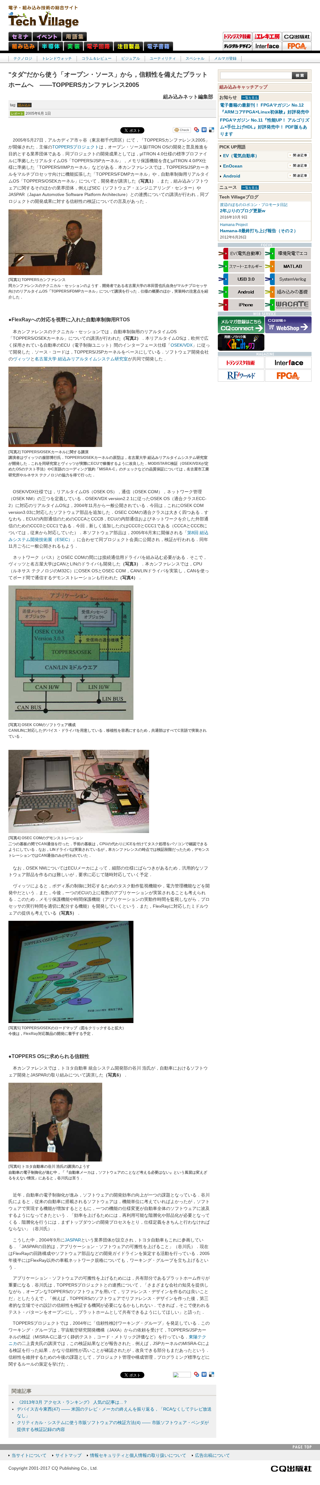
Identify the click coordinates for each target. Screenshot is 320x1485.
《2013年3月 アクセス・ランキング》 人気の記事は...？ (72, 1402)
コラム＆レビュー (97, 58)
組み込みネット (23, 46)
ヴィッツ (21, 359)
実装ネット (73, 46)
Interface (267, 46)
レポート (17, 113)
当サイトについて (29, 1455)
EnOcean (232, 166)
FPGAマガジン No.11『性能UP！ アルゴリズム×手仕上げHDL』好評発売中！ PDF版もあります (264, 127)
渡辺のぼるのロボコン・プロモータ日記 (254, 205)
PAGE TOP (302, 1447)
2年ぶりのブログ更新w (242, 210)
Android (231, 176)
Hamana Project (234, 225)
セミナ (20, 36)
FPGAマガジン (297, 46)
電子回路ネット (98, 46)
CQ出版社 (291, 1469)
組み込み (24, 105)
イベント (47, 36)
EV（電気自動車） (241, 155)
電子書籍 (158, 46)
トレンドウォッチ (57, 58)
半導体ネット (50, 46)
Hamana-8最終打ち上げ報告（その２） (259, 230)
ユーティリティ (163, 58)
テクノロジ (22, 58)
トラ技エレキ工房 (267, 36)
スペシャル (195, 58)
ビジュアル (130, 58)
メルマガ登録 (225, 58)
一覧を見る (250, 97)
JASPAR (73, 1240)
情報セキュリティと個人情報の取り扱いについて (138, 1455)
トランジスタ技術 (237, 36)
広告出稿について (212, 1455)
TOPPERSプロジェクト (75, 147)
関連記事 (298, 155)
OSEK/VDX (181, 345)
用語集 (74, 36)
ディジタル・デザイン (237, 46)
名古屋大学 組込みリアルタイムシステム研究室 (81, 359)
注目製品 (128, 46)
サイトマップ (68, 1455)
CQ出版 (297, 36)
